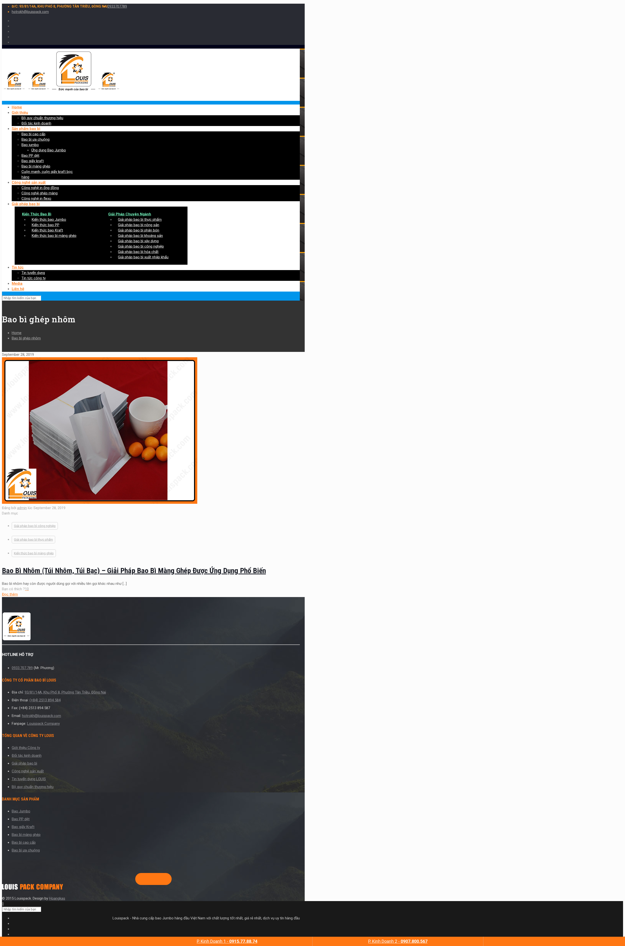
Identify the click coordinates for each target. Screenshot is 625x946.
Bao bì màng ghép (26, 834)
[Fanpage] (140, 879)
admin (22, 508)
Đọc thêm (10, 594)
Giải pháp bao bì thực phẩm (33, 539)
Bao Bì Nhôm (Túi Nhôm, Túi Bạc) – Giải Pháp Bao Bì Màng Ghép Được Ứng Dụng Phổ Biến (134, 570)
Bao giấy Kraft (23, 827)
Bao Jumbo (21, 811)
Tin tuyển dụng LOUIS (29, 779)
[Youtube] (155, 879)
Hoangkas (57, 898)
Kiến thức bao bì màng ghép (34, 553)
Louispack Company (43, 723)
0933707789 (117, 6)
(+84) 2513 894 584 (45, 700)
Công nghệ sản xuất (28, 771)
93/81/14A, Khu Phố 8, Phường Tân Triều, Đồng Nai (65, 692)
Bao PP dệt (21, 819)
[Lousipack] (32, 888)
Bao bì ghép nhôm (26, 338)
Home (16, 333)
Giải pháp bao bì (24, 763)
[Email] (163, 879)
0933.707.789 (22, 668)
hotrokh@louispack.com (30, 12)
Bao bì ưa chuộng (26, 850)
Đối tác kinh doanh (27, 755)
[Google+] (147, 879)
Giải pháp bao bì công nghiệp (35, 526)
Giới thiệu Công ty (26, 748)
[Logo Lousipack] (151, 627)
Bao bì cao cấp (24, 842)
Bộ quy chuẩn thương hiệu (32, 787)
